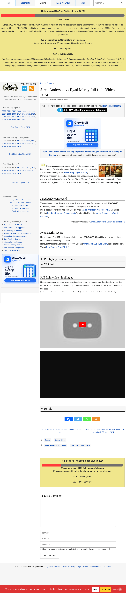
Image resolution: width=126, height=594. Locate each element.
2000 (4, 111)
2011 (23, 114)
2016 (14, 117)
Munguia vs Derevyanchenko (15, 236)
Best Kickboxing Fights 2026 (20, 154)
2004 (24, 111)
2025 (24, 120)
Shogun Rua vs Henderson (20, 200)
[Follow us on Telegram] (25, 90)
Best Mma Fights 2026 (20, 183)
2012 (28, 114)
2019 (28, 117)
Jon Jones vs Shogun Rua (14, 248)
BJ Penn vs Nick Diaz (20, 205)
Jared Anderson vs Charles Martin (61, 213)
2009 (14, 114)
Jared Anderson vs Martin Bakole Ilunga (107, 222)
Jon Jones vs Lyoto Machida (20, 203)
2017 (19, 117)
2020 (33, 117)
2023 (14, 120)
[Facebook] (69, 419)
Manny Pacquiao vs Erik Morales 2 (17, 233)
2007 (4, 114)
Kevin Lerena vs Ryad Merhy (95, 244)
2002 (14, 111)
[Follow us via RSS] (31, 90)
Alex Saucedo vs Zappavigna (15, 228)
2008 (9, 114)
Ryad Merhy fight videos (80, 445)
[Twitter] (78, 419)
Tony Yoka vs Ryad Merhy (57, 247)
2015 (9, 117)
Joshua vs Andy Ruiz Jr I (13, 245)
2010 (19, 114)
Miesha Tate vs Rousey (13, 242)
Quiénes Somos (53, 567)
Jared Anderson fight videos (56, 445)
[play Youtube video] (82, 324)
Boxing (43, 3)
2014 (4, 117)
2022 (9, 120)
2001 (9, 111)
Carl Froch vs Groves (12, 239)
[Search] (122, 3)
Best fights (25, 3)
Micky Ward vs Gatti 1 (13, 250)
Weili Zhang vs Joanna (13, 230)
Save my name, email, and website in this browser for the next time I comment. (76, 549)
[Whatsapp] (87, 419)
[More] (96, 419)
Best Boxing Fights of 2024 (75, 173)
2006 (33, 111)
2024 (19, 120)
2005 (28, 111)
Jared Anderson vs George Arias (96, 210)
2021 (4, 120)
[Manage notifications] (120, 589)
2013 (33, 114)
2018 (24, 117)
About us (107, 567)
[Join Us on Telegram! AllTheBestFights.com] (82, 111)
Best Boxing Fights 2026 (20, 127)
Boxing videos (60, 440)
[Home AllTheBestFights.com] (10, 91)
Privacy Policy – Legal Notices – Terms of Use (82, 567)
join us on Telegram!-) (112, 106)
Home (7, 3)
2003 (19, 111)
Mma (83, 3)
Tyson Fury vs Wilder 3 (13, 225)
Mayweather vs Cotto (20, 208)
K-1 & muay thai (63, 3)
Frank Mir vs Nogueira (20, 211)
